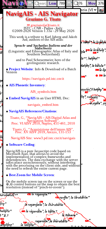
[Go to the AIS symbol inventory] (21, 5)
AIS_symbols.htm (43, 92)
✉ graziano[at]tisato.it (43, 25)
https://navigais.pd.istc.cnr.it (43, 79)
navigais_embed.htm (43, 105)
